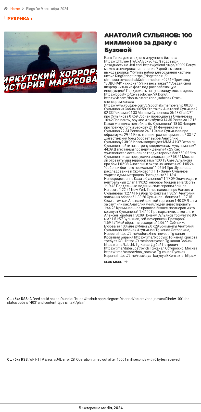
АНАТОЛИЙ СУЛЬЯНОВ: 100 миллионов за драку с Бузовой (148, 42)
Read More (113, 262)
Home (15, 9)
